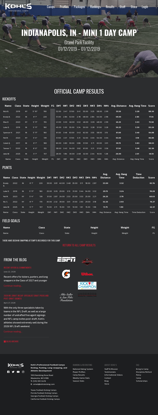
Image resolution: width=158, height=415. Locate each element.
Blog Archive (12, 341)
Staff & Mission (111, 369)
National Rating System (83, 369)
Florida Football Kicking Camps (44, 393)
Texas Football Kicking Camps (43, 390)
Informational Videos (113, 375)
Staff (122, 6)
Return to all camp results (79, 245)
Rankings (95, 6)
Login (145, 6)
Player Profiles (79, 372)
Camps (51, 6)
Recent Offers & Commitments (17, 267)
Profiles (64, 6)
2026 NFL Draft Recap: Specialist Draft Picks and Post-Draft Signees (26, 297)
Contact (107, 378)
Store (134, 6)
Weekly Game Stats (81, 378)
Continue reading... (13, 285)
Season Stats (78, 381)
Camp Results (79, 375)
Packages (79, 6)
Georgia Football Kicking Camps (44, 396)
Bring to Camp (142, 369)
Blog (106, 381)
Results (110, 6)
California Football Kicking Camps (45, 399)
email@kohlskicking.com (44, 384)
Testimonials (110, 372)
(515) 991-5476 (39, 381)
